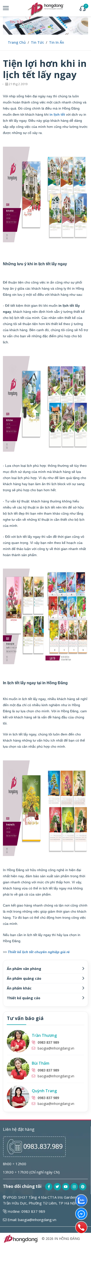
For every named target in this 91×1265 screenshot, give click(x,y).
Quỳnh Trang (44, 1090)
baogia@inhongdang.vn (56, 1048)
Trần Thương (44, 1035)
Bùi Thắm (40, 1063)
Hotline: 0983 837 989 (26, 1211)
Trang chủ (17, 42)
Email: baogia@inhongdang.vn (31, 1219)
